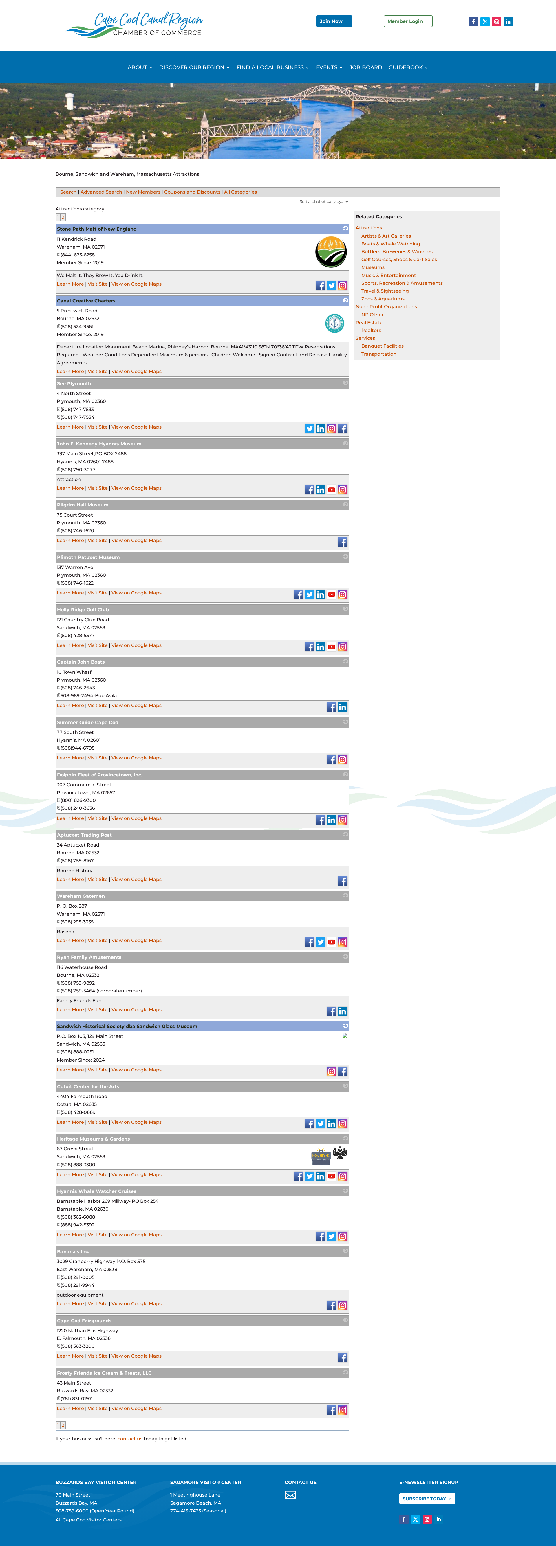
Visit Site (98, 284)
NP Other (372, 314)
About (137, 68)
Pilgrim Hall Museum (83, 505)
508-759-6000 (72, 1511)
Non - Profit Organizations (386, 306)
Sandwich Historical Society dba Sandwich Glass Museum (127, 1026)
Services (365, 338)
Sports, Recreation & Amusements (402, 283)
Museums (373, 267)
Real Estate (369, 322)
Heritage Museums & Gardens (93, 1139)
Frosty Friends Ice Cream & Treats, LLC (104, 1373)
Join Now (331, 21)
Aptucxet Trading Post (84, 835)
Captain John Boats (81, 662)
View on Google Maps (136, 284)
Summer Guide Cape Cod (87, 722)
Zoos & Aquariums (383, 299)
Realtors (371, 330)
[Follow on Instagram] (496, 21)
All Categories (240, 192)
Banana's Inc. (73, 1251)
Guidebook (406, 68)
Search (68, 192)
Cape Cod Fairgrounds (84, 1320)
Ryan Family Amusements (89, 957)
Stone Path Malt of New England (97, 229)
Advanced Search (101, 192)
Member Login (405, 21)
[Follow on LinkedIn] (508, 21)
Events (326, 68)
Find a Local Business (270, 68)
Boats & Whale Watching (390, 244)
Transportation (378, 354)
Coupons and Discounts (192, 192)
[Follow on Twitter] (485, 21)
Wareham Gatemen (81, 896)
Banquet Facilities (382, 346)
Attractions (369, 228)
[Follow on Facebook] (473, 21)
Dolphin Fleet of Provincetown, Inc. (99, 775)
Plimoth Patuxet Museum (88, 557)
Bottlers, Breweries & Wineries (397, 251)
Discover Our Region (191, 68)
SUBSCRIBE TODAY (424, 1498)
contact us (130, 1439)
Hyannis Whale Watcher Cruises (96, 1191)
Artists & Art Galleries (386, 236)
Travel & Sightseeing (385, 291)
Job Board (366, 68)
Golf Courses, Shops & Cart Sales (399, 259)
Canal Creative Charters (86, 301)
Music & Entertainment (388, 275)
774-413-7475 (185, 1511)
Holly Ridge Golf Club (83, 609)
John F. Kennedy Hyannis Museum (99, 444)
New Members (143, 192)
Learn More (70, 284)
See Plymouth (74, 383)
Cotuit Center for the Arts (88, 1086)
